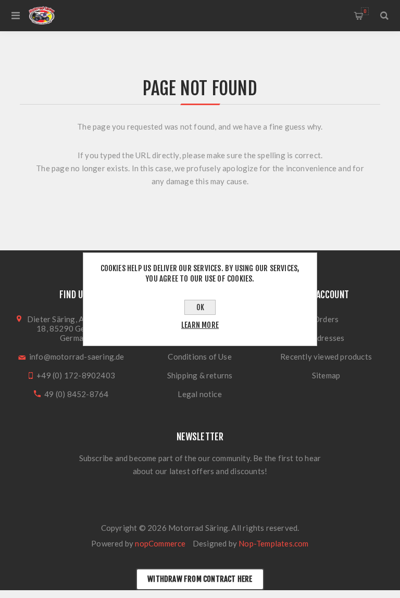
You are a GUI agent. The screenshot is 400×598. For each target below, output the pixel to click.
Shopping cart (365, 11)
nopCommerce (160, 543)
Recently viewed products (326, 356)
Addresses (326, 337)
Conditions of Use (199, 356)
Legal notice (199, 394)
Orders (326, 319)
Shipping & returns (200, 375)
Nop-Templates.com (273, 543)
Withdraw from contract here (199, 579)
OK (200, 307)
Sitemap (326, 375)
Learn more (200, 325)
